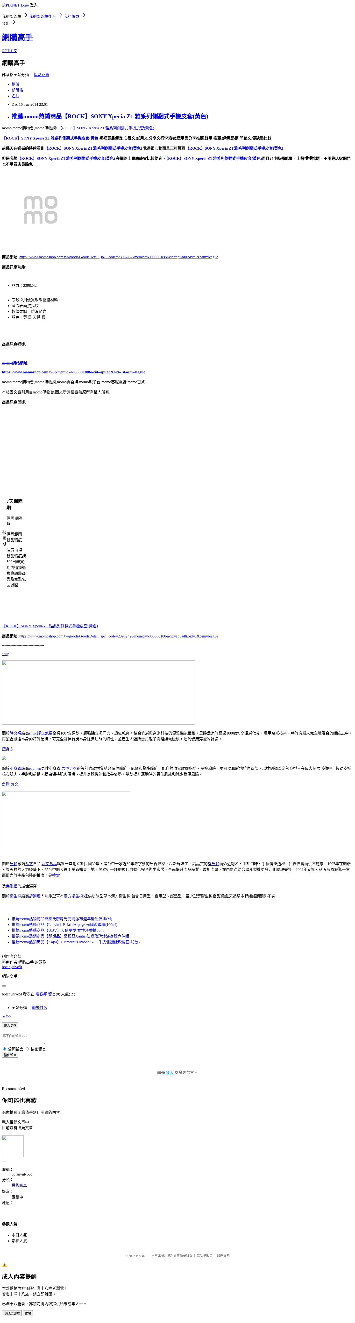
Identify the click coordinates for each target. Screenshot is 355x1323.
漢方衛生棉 (73, 896)
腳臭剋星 (45, 733)
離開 (28, 1313)
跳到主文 (9, 51)
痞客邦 (41, 994)
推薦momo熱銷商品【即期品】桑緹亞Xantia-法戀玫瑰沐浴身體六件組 (70, 936)
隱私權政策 (205, 1256)
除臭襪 (15, 733)
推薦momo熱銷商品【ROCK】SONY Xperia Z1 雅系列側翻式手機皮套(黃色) (110, 116)
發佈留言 (10, 1055)
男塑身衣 (69, 768)
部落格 (17, 90)
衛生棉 (15, 896)
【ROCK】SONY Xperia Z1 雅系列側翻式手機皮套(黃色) (106, 128)
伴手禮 (11, 886)
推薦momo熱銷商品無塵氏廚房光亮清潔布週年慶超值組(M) (62, 919)
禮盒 (56, 875)
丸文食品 (49, 864)
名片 (15, 96)
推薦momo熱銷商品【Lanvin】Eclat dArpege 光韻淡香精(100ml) (64, 925)
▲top (6, 1016)
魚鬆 (6, 784)
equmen (35, 768)
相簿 (15, 84)
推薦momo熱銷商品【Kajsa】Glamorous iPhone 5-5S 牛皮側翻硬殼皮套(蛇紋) (76, 942)
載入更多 (10, 1025)
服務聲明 (223, 1256)
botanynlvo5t (12, 967)
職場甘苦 (39, 1008)
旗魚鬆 (213, 864)
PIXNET (141, 1256)
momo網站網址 (15, 363)
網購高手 (17, 37)
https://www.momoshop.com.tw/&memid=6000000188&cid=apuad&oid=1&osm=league (73, 372)
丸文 (14, 784)
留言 (52, 994)
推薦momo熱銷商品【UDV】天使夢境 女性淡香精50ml (58, 930)
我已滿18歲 (12, 1313)
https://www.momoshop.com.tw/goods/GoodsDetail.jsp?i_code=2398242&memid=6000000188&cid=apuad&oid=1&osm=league (118, 257)
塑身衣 (8, 749)
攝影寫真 (41, 75)
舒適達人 (36, 896)
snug (5, 654)
